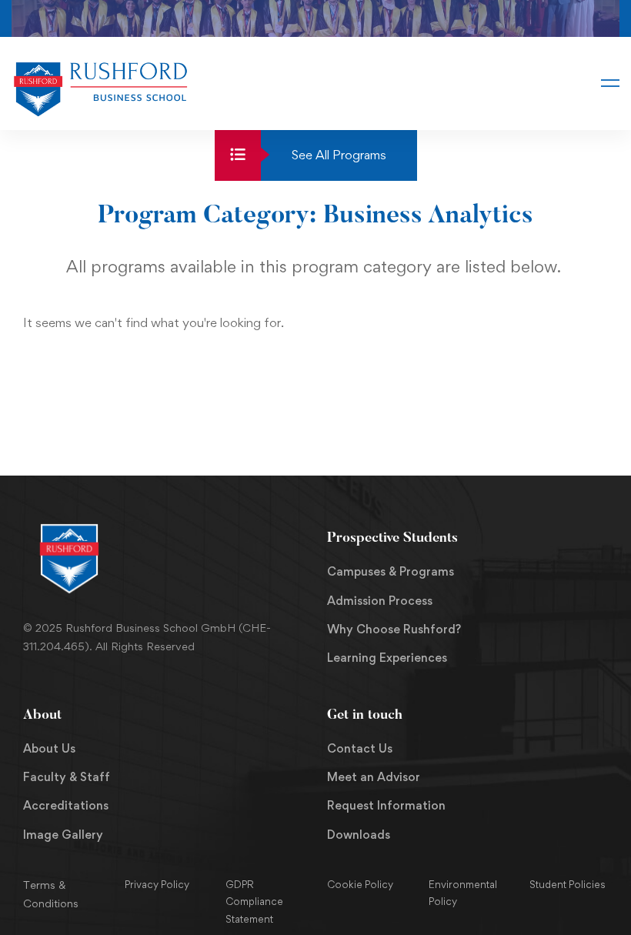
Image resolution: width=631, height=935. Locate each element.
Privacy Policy (157, 884)
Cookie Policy (360, 884)
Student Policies (567, 884)
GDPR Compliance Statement (254, 901)
